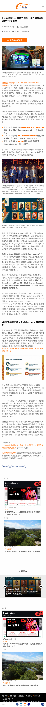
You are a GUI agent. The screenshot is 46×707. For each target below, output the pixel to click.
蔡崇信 (6, 467)
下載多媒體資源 (16, 40)
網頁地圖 (37, 696)
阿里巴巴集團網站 (8, 699)
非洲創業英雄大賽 (18, 467)
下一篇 (6, 518)
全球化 (17, 31)
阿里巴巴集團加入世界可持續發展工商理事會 (22, 551)
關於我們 (5, 696)
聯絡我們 (13, 696)
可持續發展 (25, 31)
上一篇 (6, 478)
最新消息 (7, 31)
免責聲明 (29, 696)
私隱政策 (21, 696)
